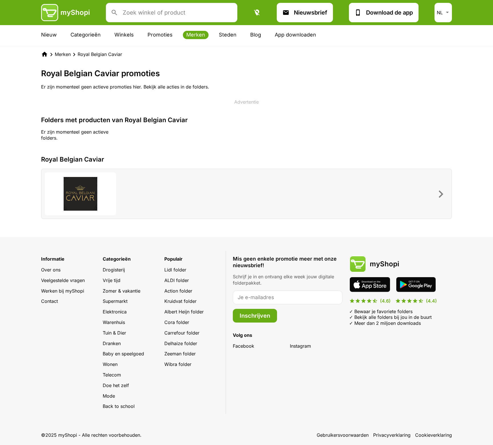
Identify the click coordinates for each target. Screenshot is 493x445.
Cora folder (176, 322)
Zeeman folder (180, 354)
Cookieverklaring (433, 435)
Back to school (119, 406)
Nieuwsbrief (310, 12)
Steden (228, 35)
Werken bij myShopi (62, 291)
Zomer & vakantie (121, 291)
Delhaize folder (180, 343)
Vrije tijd (111, 280)
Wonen (110, 364)
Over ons (50, 270)
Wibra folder (177, 364)
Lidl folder (175, 270)
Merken (195, 35)
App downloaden (295, 35)
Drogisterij (114, 270)
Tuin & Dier (114, 333)
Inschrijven (255, 315)
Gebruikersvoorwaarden (343, 435)
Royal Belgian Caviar (100, 54)
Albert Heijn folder (184, 312)
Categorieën (85, 35)
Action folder (178, 291)
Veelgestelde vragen (63, 280)
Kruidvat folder (180, 301)
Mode (109, 396)
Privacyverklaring (392, 435)
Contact (49, 301)
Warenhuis (114, 322)
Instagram (300, 346)
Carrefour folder (181, 333)
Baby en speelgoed (123, 354)
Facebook (243, 346)
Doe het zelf (116, 385)
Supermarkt (115, 301)
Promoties (160, 35)
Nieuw (49, 35)
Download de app (389, 12)
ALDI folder (176, 280)
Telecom (112, 375)
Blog (255, 35)
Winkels (124, 35)
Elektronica (115, 312)
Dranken (112, 343)
